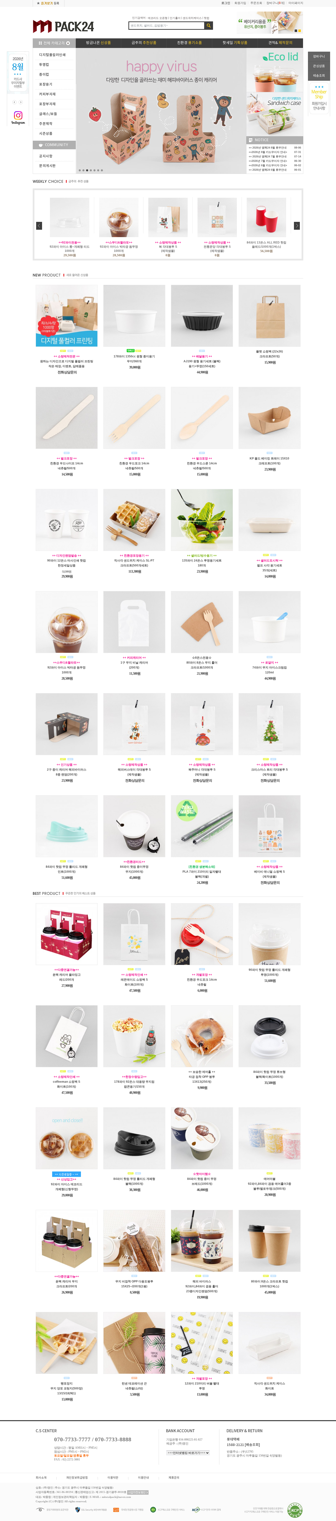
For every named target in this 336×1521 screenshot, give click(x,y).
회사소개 (41, 1477)
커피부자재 (47, 94)
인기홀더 (175, 17)
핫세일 (235, 43)
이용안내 (143, 1477)
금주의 (144, 43)
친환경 (189, 43)
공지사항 (45, 156)
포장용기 (45, 84)
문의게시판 (47, 166)
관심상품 (319, 66)
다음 (297, 226)
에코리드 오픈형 (158, 17)
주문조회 (256, 3)
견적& (280, 43)
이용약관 (112, 1477)
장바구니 (319, 57)
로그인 (225, 3)
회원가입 (240, 3)
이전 (39, 226)
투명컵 (44, 65)
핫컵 (206, 17)
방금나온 (98, 43)
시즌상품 (45, 134)
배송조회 (319, 76)
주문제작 (45, 124)
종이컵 (44, 75)
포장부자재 (47, 104)
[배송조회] (252, 1445)
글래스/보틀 (48, 114)
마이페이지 (296, 3)
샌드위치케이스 (192, 17)
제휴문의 (173, 1477)
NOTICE (262, 140)
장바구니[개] (275, 3)
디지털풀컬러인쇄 (52, 55)
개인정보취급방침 (77, 1477)
